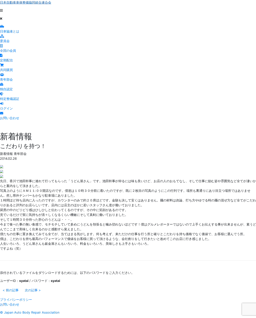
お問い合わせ (9, 304)
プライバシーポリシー (16, 300)
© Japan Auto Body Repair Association (29, 312)
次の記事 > (33, 290)
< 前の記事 (11, 290)
